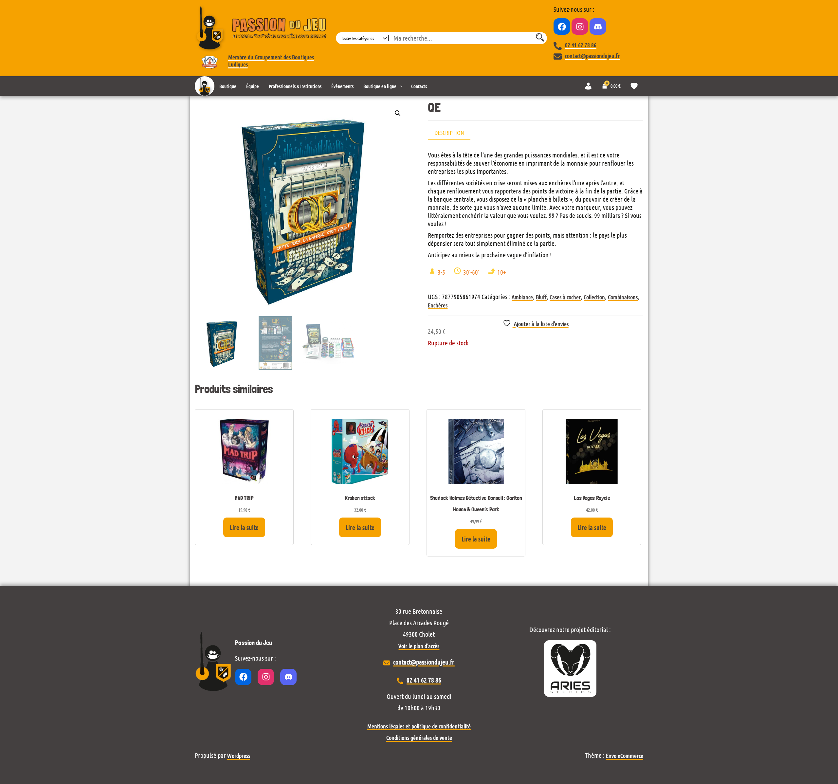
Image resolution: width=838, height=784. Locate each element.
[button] (398, 113)
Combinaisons (623, 297)
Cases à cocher (565, 297)
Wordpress (238, 755)
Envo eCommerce (624, 755)
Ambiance (522, 297)
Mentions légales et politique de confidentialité (419, 726)
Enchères (437, 305)
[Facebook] (562, 26)
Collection (594, 297)
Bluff (541, 297)
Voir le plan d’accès (418, 645)
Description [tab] (449, 132)
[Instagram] (580, 26)
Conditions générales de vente (419, 737)
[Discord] (598, 26)
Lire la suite (244, 527)
